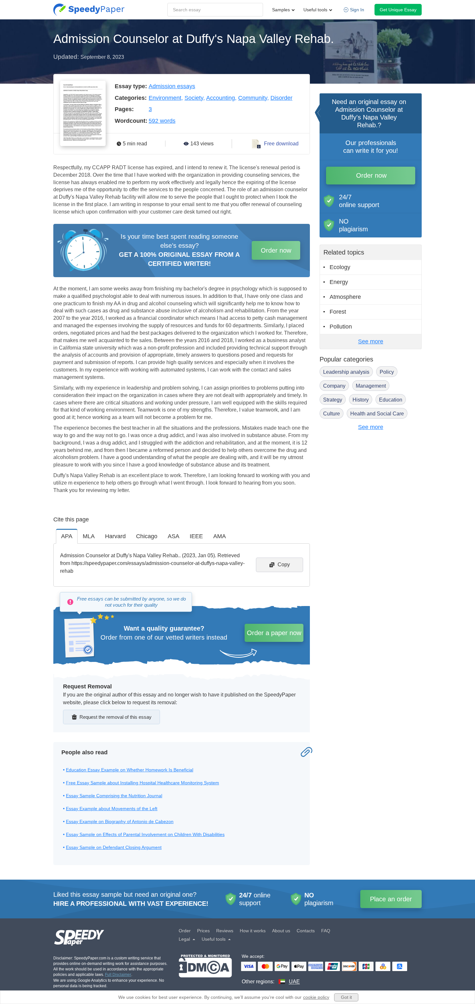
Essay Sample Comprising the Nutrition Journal (114, 795)
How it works (253, 930)
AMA (219, 536)
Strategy (332, 400)
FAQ (325, 930)
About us (281, 930)
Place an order (391, 899)
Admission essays (172, 86)
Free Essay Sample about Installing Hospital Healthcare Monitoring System (142, 782)
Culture (331, 413)
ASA (173, 536)
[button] (88, 10)
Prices (203, 930)
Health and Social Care (377, 413)
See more (370, 341)
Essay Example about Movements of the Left (111, 808)
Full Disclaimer (118, 974)
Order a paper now (274, 632)
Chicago (146, 536)
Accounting (220, 98)
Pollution (341, 326)
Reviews (224, 930)
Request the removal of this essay (115, 717)
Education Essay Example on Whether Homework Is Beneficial (129, 769)
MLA (89, 536)
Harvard (115, 536)
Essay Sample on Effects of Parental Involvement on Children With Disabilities (145, 834)
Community (252, 98)
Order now (276, 250)
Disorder (281, 98)
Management (371, 386)
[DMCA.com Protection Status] (205, 970)
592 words (162, 121)
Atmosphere (345, 297)
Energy (339, 282)
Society (194, 98)
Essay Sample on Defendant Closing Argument (114, 847)
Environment (165, 98)
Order (185, 930)
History (361, 400)
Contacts (306, 930)
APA (66, 536)
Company (334, 386)
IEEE (196, 536)
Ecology (340, 267)
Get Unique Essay (398, 9)
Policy (387, 372)
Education (390, 400)
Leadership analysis (346, 372)
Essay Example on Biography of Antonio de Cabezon (120, 821)
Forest (338, 312)
